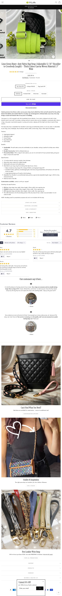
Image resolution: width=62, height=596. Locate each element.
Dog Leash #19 (41, 86)
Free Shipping (25, 77)
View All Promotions (31, 558)
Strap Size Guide (31, 202)
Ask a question (31, 212)
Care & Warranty (31, 209)
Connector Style (31, 83)
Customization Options (31, 413)
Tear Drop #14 (20, 86)
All (1, 242)
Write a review (50, 235)
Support (31, 563)
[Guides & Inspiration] (31, 447)
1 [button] (29, 60)
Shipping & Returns (31, 205)
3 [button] (31, 60)
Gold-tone (18, 93)
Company (31, 573)
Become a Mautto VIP (31, 577)
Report (8, 256)
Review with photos (10, 242)
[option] (31, 7)
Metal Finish (31, 90)
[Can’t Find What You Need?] (31, 375)
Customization (32, 77)
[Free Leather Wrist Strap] (31, 519)
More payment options (31, 107)
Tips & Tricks (31, 485)
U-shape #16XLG (31, 86)
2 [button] (30, 60)
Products (31, 568)
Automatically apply (48, 554)
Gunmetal (44, 93)
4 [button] (33, 60)
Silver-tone (36, 93)
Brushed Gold (27, 93)
